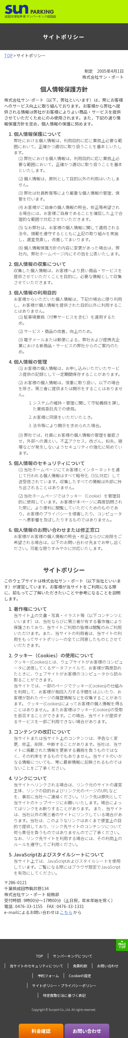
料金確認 (41, 1030)
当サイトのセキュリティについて (36, 965)
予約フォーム (48, 975)
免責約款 (80, 965)
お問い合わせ (107, 965)
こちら (66, 912)
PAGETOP (122, 945)
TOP (8, 55)
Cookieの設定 (80, 975)
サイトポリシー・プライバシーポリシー (64, 985)
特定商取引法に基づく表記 (64, 995)
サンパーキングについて (72, 955)
